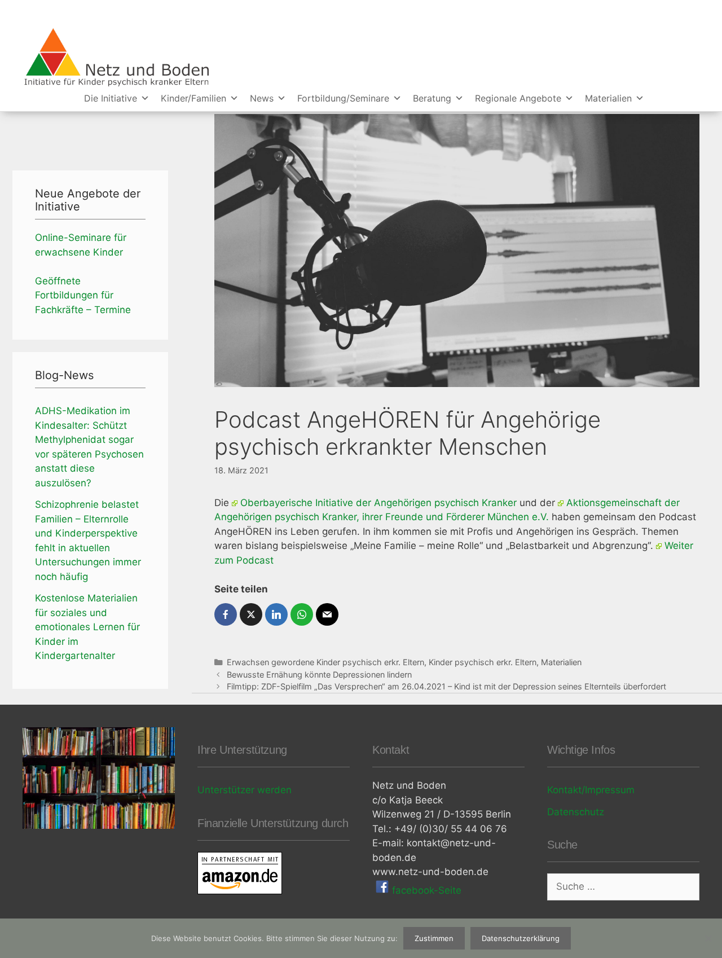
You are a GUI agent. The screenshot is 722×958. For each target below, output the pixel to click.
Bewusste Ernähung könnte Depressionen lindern (319, 674)
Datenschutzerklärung (521, 938)
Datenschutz (575, 812)
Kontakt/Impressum (591, 790)
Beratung (432, 98)
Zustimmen (434, 938)
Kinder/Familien (193, 98)
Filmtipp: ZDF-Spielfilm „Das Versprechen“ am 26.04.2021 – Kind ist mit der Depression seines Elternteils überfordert (446, 686)
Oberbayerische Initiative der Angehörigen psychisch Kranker (378, 502)
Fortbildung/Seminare (343, 98)
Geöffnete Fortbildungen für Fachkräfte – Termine (83, 295)
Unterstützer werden (244, 790)
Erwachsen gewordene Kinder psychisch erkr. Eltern (325, 662)
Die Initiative (110, 98)
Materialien (608, 98)
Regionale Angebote (518, 98)
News (262, 98)
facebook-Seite (425, 890)
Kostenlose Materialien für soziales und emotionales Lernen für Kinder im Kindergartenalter (87, 626)
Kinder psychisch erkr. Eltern (482, 662)
